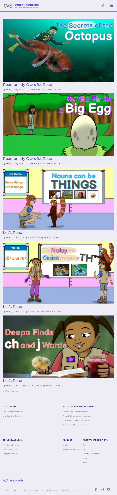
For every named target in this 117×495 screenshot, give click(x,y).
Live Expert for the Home (13, 412)
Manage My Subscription (73, 449)
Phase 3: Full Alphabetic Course (44, 89)
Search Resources (10, 449)
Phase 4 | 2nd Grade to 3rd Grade (76, 425)
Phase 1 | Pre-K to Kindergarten (75, 412)
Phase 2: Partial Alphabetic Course (44, 311)
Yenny (9, 89)
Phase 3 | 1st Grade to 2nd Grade (76, 420)
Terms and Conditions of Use (32, 490)
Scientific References (91, 454)
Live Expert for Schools (12, 416)
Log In (65, 445)
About (85, 445)
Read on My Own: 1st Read (27, 84)
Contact (6, 490)
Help (85, 462)
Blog (85, 449)
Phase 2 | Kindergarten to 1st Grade (77, 416)
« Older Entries (10, 391)
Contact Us (87, 458)
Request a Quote (69, 490)
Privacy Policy (52, 490)
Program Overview (10, 454)
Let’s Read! (13, 232)
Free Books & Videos (11, 445)
